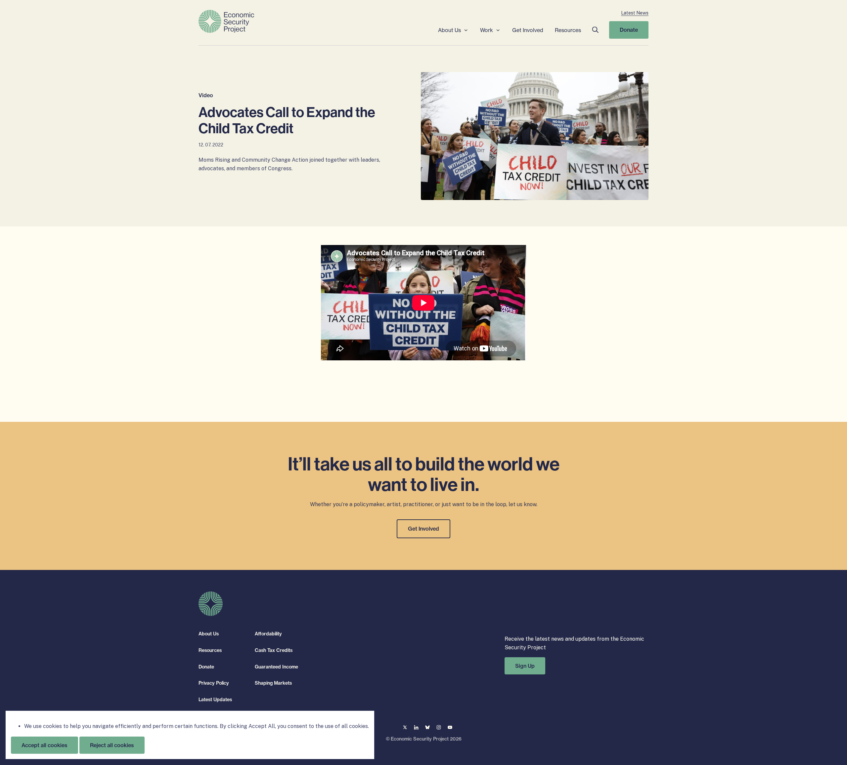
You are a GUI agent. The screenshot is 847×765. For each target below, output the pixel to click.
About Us (449, 30)
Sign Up (525, 665)
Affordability (268, 634)
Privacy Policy (214, 683)
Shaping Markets (273, 683)
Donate (629, 29)
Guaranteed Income (276, 666)
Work (486, 30)
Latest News (634, 13)
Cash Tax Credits (273, 650)
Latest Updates (215, 699)
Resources (568, 30)
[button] (595, 30)
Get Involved (527, 30)
